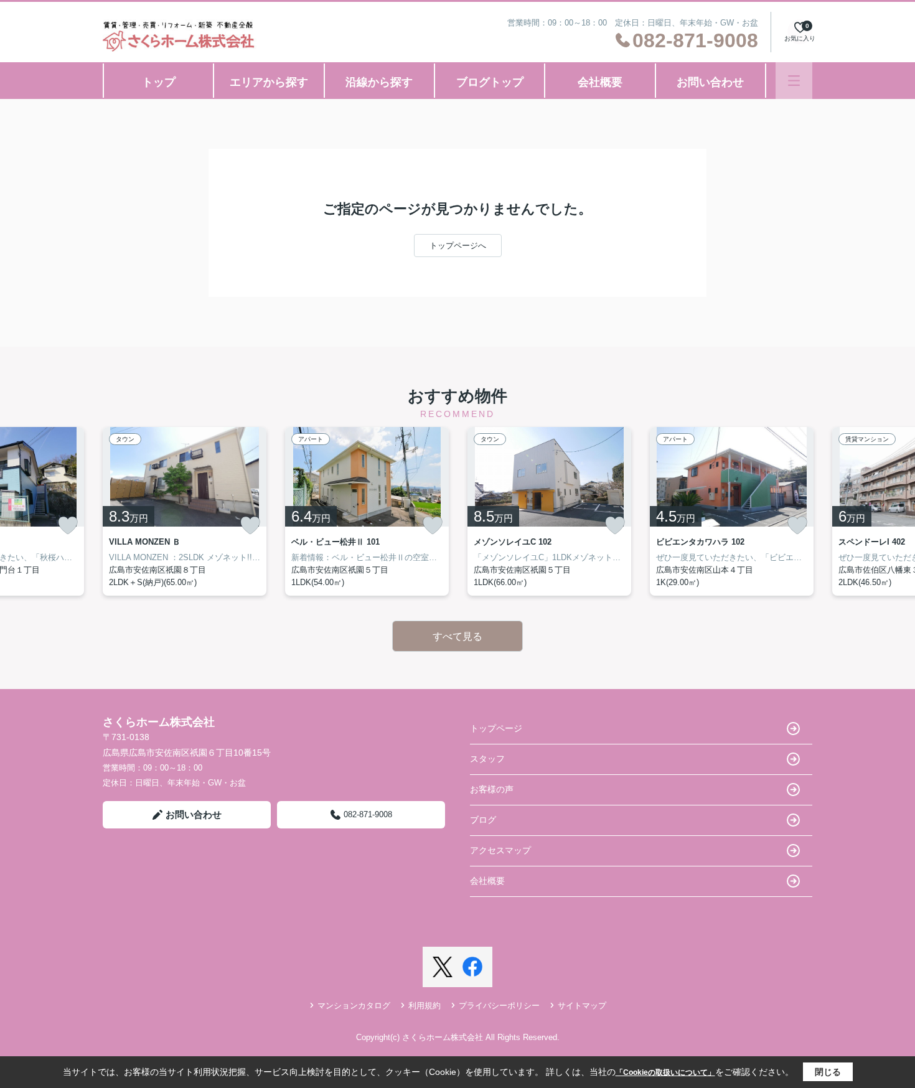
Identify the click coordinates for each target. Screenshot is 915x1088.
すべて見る (457, 636)
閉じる (828, 1072)
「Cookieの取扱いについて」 (665, 1072)
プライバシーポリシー (499, 1005)
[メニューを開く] (794, 80)
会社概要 (600, 82)
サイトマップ (582, 1005)
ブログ (483, 820)
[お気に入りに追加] (68, 525)
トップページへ (457, 245)
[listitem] (184, 511)
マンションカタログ (353, 1005)
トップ (159, 82)
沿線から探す (379, 82)
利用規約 (424, 1005)
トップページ (496, 728)
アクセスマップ (500, 850)
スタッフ (487, 759)
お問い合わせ (710, 82)
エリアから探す (269, 82)
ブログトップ (489, 82)
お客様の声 (492, 789)
